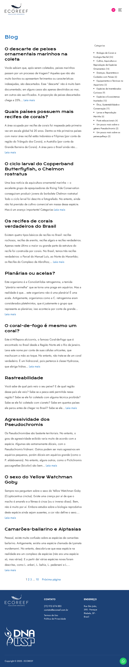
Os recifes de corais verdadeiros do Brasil (30, 224)
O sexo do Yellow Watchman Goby (38, 479)
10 (37, 579)
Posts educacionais (106, 120)
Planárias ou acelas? (30, 273)
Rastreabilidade (24, 378)
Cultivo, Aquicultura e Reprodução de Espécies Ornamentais (105, 64)
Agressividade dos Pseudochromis (27, 422)
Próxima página (51, 579)
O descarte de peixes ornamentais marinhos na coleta (36, 54)
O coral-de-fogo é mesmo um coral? (41, 328)
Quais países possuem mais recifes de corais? (39, 114)
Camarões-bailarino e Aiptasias (43, 529)
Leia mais (29, 100)
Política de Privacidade (55, 618)
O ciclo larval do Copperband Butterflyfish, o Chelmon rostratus (39, 169)
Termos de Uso (51, 615)
